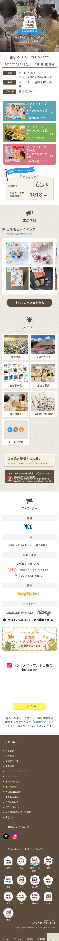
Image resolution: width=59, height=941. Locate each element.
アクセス (17, 939)
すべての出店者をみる (29, 302)
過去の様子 (10, 756)
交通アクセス (11, 761)
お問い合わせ (11, 802)
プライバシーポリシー (16, 807)
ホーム (6, 939)
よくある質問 (11, 797)
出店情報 (41, 939)
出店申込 (29, 939)
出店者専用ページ (13, 787)
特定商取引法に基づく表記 (18, 812)
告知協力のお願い (13, 792)
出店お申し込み (12, 782)
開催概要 (9, 751)
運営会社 (9, 817)
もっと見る (29, 706)
